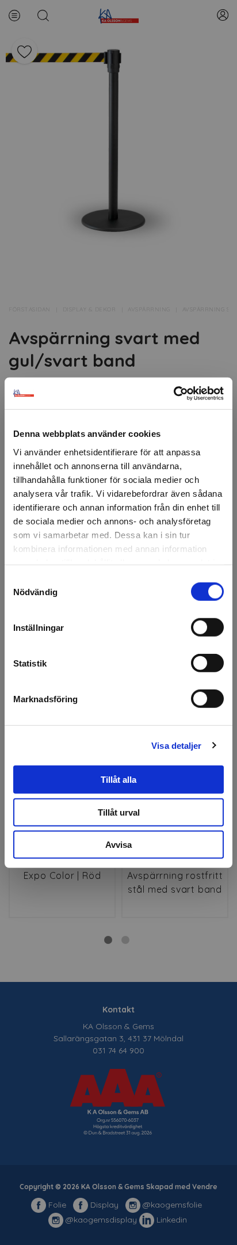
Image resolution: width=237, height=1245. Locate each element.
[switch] (207, 627)
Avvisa (118, 845)
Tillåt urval (119, 812)
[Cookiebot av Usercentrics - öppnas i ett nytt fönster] (173, 393)
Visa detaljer (176, 745)
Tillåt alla (118, 780)
